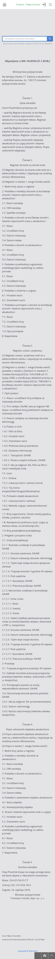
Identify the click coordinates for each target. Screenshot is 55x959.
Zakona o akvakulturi (39, 76)
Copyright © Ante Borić (28, 951)
